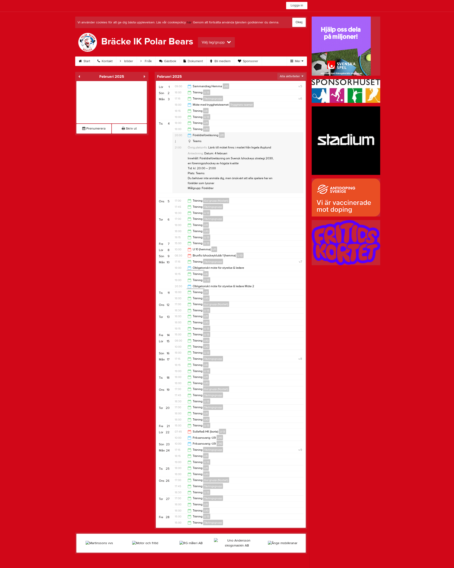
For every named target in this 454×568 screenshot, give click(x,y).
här (189, 22)
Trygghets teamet (241, 105)
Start (86, 61)
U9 (206, 111)
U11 (206, 123)
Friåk (148, 61)
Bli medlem (222, 61)
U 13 (206, 92)
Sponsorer (250, 61)
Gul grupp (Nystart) (216, 201)
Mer (297, 61)
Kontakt (107, 61)
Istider (128, 61)
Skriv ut (131, 128)
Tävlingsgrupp (213, 98)
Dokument (195, 61)
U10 (226, 86)
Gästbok (169, 61)
